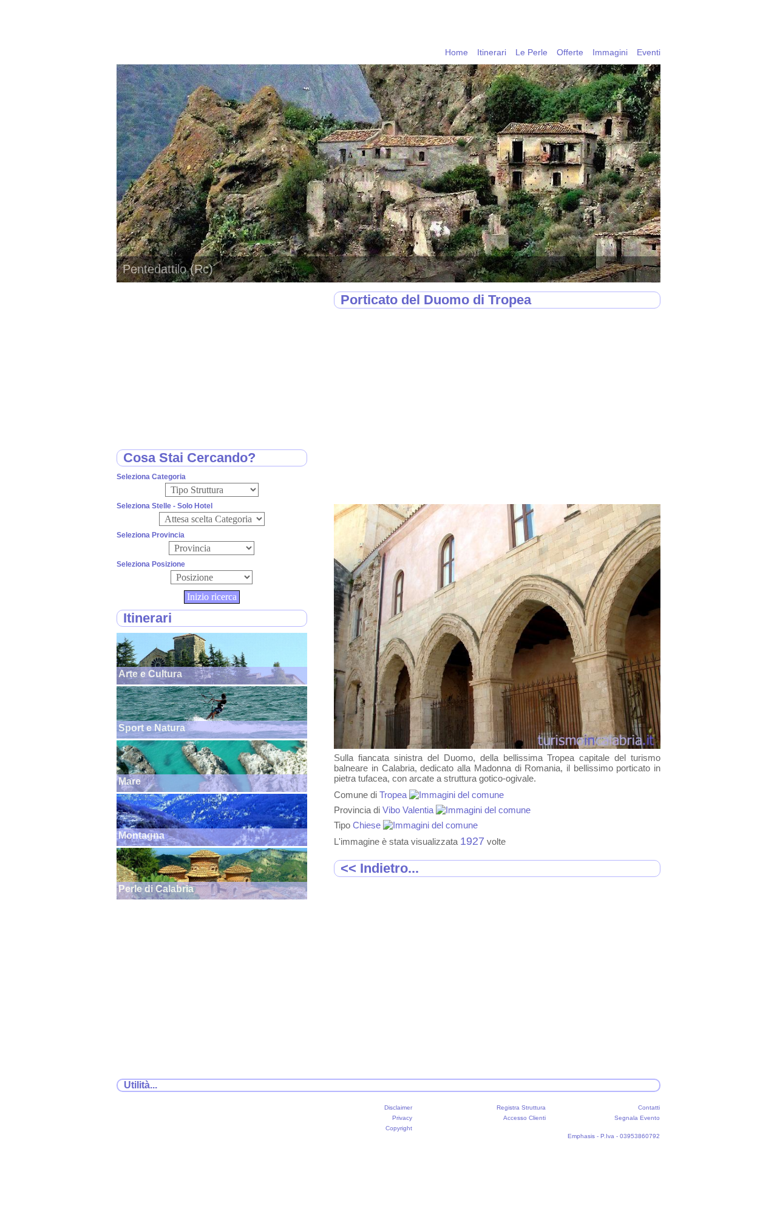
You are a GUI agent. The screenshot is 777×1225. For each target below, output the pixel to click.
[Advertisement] (497, 407)
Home (456, 52)
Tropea (394, 795)
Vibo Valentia (409, 810)
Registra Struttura (521, 1107)
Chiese (368, 825)
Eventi (648, 52)
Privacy (402, 1117)
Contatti (649, 1107)
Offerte (570, 52)
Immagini (610, 52)
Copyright (398, 1128)
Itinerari (491, 52)
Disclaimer (398, 1107)
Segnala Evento (637, 1117)
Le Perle (531, 52)
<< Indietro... (380, 868)
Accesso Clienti (524, 1117)
